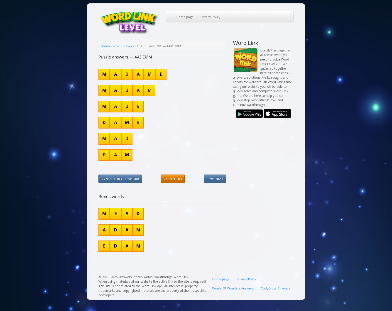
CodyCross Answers (275, 288)
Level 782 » (215, 179)
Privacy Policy (210, 17)
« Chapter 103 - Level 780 (120, 179)
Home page (185, 17)
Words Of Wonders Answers (233, 288)
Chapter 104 (133, 46)
